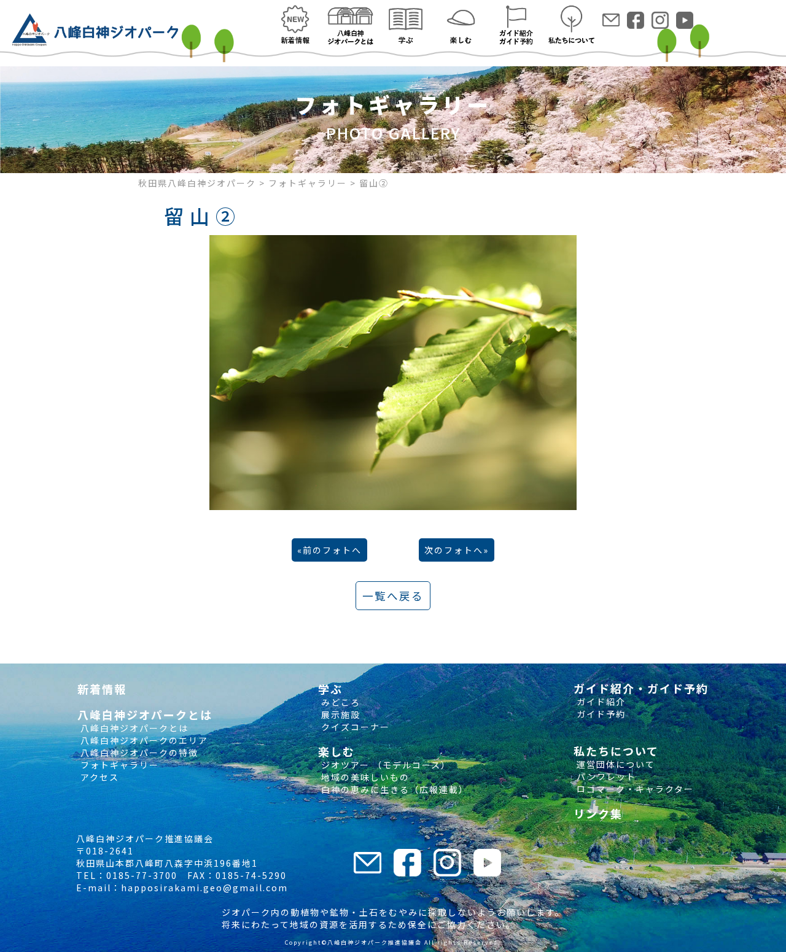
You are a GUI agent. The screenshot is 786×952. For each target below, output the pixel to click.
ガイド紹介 (600, 701)
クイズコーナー (354, 727)
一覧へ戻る (393, 595)
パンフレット (605, 776)
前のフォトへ (332, 550)
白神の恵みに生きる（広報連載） (393, 789)
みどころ (339, 702)
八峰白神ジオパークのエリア (142, 740)
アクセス (98, 777)
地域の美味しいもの (364, 777)
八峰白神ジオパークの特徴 (137, 752)
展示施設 (339, 714)
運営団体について (614, 764)
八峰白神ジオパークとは (133, 728)
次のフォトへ (453, 550)
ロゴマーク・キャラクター (634, 789)
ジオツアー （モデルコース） (384, 765)
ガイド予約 (600, 714)
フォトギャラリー (118, 765)
